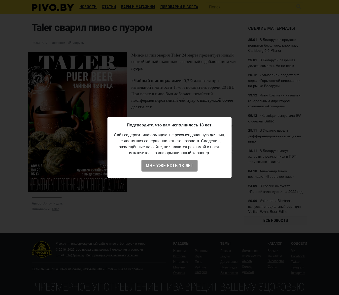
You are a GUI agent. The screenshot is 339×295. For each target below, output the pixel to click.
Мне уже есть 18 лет (169, 166)
